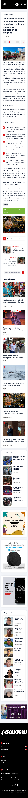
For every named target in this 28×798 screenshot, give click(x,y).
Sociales (11, 14)
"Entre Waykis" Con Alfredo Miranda (18, 671)
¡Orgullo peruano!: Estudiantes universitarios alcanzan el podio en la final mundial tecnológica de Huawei (19, 488)
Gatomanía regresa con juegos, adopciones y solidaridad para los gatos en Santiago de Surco (18, 468)
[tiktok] (15, 785)
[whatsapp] (19, 238)
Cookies (3, 780)
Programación (4, 778)
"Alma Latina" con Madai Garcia (19, 690)
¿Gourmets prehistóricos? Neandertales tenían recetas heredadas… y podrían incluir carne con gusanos (19, 478)
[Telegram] (16, 238)
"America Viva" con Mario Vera (18, 629)
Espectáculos (14, 749)
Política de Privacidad (15, 778)
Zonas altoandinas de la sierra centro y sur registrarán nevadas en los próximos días (15, 155)
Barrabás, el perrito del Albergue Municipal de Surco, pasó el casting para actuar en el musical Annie (15, 136)
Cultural (3, 760)
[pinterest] (23, 238)
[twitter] (10, 785)
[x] (12, 238)
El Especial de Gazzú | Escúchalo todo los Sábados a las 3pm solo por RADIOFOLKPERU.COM (15, 162)
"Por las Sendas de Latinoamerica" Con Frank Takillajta (18, 640)
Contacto (20, 780)
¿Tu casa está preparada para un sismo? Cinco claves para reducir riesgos (13, 440)
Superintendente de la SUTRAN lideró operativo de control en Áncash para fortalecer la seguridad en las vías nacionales (19, 458)
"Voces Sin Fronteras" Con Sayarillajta (18, 660)
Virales (3, 763)
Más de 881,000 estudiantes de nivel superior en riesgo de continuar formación (19, 499)
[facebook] (8, 238)
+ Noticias (5, 14)
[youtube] (17, 785)
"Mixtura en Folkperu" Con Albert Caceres (18, 681)
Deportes (14, 747)
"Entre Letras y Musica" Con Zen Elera (18, 619)
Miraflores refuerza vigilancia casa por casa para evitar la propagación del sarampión (15, 129)
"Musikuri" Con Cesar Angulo (18, 649)
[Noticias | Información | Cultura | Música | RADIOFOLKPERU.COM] (4, 4)
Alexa (15, 780)
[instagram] (12, 785)
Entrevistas (9, 780)
